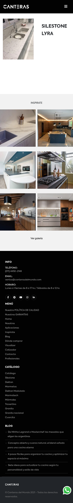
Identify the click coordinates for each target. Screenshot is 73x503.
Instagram (27, 297)
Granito (9, 409)
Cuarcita (10, 417)
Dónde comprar (14, 341)
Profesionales (12, 359)
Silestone (10, 378)
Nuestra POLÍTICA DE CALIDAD (22, 310)
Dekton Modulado (15, 391)
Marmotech (11, 395)
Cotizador (10, 350)
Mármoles (10, 400)
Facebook (8, 297)
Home (8, 319)
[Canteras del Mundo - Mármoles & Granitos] (16, 6)
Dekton (9, 382)
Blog (7, 337)
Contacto (10, 354)
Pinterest (14, 297)
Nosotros (10, 323)
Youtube (21, 297)
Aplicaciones (12, 328)
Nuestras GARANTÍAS (16, 315)
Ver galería (37, 238)
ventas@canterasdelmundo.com (23, 280)
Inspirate (10, 332)
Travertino (10, 404)
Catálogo (10, 373)
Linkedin (33, 297)
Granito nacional (14, 413)
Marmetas (11, 387)
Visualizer (10, 345)
